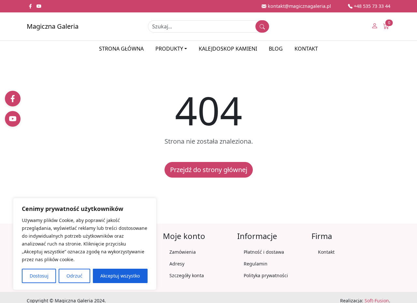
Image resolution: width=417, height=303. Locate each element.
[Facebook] (13, 98)
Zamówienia (182, 252)
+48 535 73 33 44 (371, 6)
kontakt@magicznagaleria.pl (298, 6)
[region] (84, 244)
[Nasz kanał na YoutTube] (38, 6)
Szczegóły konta (186, 275)
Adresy (176, 264)
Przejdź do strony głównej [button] (208, 169)
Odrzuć (74, 276)
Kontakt (306, 48)
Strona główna (121, 48)
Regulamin (255, 264)
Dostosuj (39, 276)
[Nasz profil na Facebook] (31, 6)
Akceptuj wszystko (120, 276)
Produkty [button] (169, 48)
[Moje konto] (374, 26)
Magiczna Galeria (53, 26)
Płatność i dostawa (264, 252)
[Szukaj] (262, 26)
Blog (276, 48)
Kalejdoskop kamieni (228, 48)
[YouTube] (13, 119)
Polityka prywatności (266, 275)
